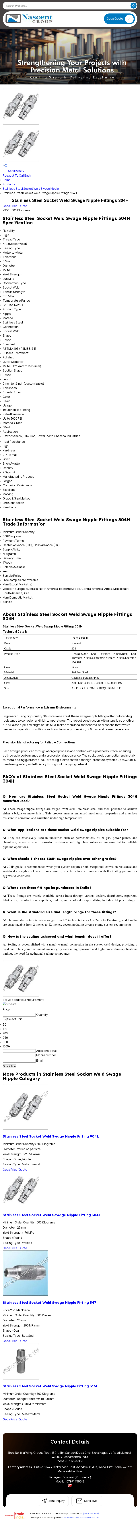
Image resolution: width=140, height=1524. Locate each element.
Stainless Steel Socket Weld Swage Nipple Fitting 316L (50, 1386)
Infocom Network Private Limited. (80, 1517)
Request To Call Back (17, 175)
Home (7, 180)
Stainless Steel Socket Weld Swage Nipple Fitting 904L (51, 1136)
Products (9, 184)
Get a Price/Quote (15, 206)
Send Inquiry (15, 171)
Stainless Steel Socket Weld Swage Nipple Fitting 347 (49, 1302)
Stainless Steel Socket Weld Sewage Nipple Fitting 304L (52, 1215)
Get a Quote (115, 19)
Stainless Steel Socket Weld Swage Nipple (31, 189)
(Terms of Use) (91, 1513)
